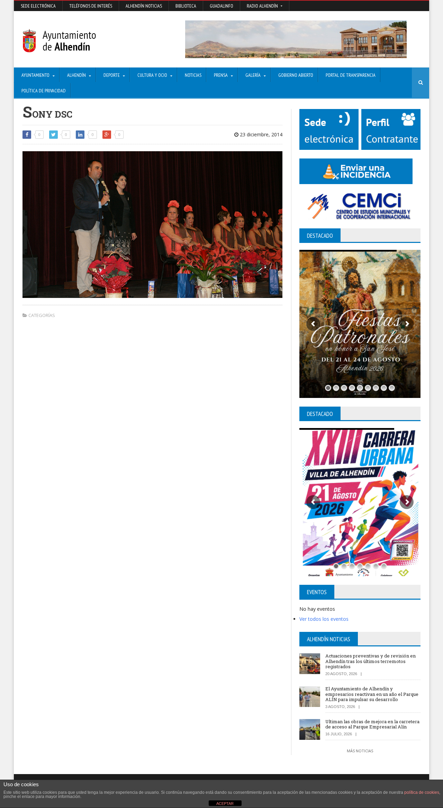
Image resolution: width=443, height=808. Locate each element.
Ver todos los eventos (324, 619)
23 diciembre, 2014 (260, 134)
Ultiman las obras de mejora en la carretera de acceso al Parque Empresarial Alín (372, 724)
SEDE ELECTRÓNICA (38, 6)
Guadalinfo (221, 6)
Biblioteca (185, 6)
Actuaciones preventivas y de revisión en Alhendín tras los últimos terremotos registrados (370, 661)
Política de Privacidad (43, 91)
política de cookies (421, 792)
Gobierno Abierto (295, 75)
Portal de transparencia (351, 75)
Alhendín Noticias (144, 6)
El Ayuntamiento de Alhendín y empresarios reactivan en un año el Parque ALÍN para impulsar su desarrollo (371, 694)
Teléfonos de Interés (90, 6)
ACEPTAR (225, 803)
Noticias (193, 75)
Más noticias (360, 750)
